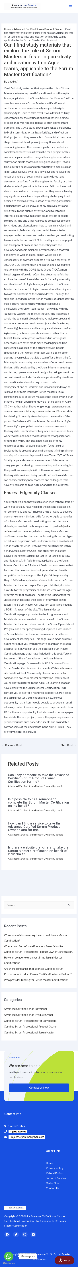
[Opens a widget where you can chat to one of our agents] (64, 1260)
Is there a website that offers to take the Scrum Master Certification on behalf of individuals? (38, 850)
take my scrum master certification (46, 411)
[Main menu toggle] (70, 6)
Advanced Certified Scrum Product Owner (38, 29)
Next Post (68, 745)
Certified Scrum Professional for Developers (30, 1020)
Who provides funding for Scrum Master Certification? (36, 979)
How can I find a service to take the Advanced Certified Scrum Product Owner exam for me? (34, 826)
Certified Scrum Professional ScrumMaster (29, 1032)
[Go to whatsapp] (8, 1256)
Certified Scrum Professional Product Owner (30, 1026)
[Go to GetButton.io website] (9, 1263)
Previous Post (12, 745)
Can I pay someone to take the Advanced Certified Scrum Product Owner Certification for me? (38, 778)
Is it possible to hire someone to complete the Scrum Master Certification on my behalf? (38, 802)
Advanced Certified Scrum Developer (25, 1008)
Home (7, 29)
